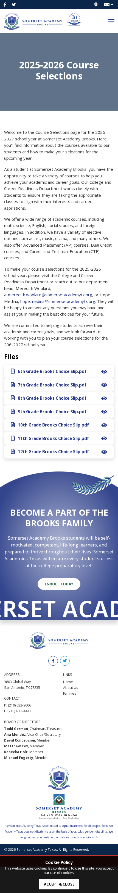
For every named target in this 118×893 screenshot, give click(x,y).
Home (68, 681)
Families (69, 693)
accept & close (59, 884)
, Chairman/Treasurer (33, 728)
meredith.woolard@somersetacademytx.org (50, 294)
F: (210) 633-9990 (17, 711)
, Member (27, 740)
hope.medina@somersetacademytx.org (57, 301)
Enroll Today (59, 584)
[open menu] (111, 21)
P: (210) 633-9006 (17, 705)
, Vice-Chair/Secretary (32, 734)
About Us (70, 687)
